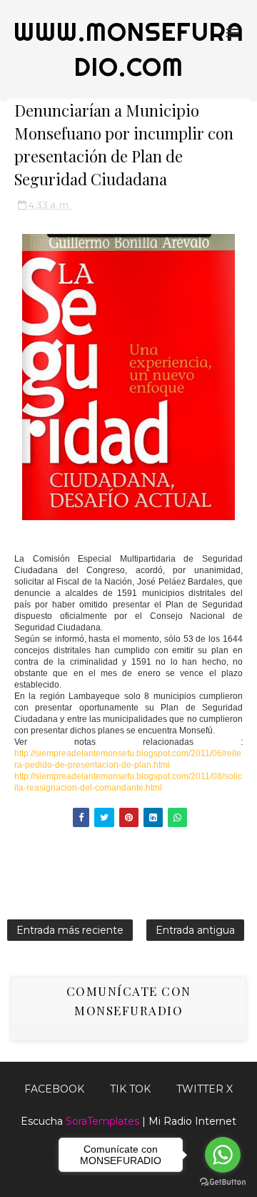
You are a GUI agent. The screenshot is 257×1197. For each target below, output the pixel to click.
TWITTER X (204, 1089)
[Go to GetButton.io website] (223, 1182)
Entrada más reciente (70, 930)
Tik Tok (130, 1089)
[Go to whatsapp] (223, 1155)
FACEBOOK (54, 1089)
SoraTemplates (102, 1121)
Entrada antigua (195, 930)
